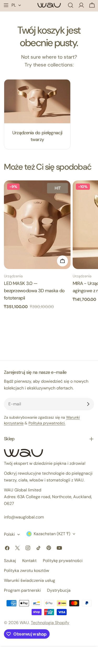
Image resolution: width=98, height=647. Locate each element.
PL (13, 5)
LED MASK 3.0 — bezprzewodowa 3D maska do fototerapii (34, 290)
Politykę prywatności (63, 560)
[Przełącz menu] (6, 5)
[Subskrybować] (88, 404)
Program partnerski (22, 590)
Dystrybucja (59, 590)
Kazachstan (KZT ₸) (52, 533)
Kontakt (29, 560)
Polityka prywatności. (46, 423)
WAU (24, 622)
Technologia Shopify (50, 622)
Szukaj (10, 560)
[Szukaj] (70, 5)
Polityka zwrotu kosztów (26, 570)
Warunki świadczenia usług (29, 580)
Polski (9, 534)
